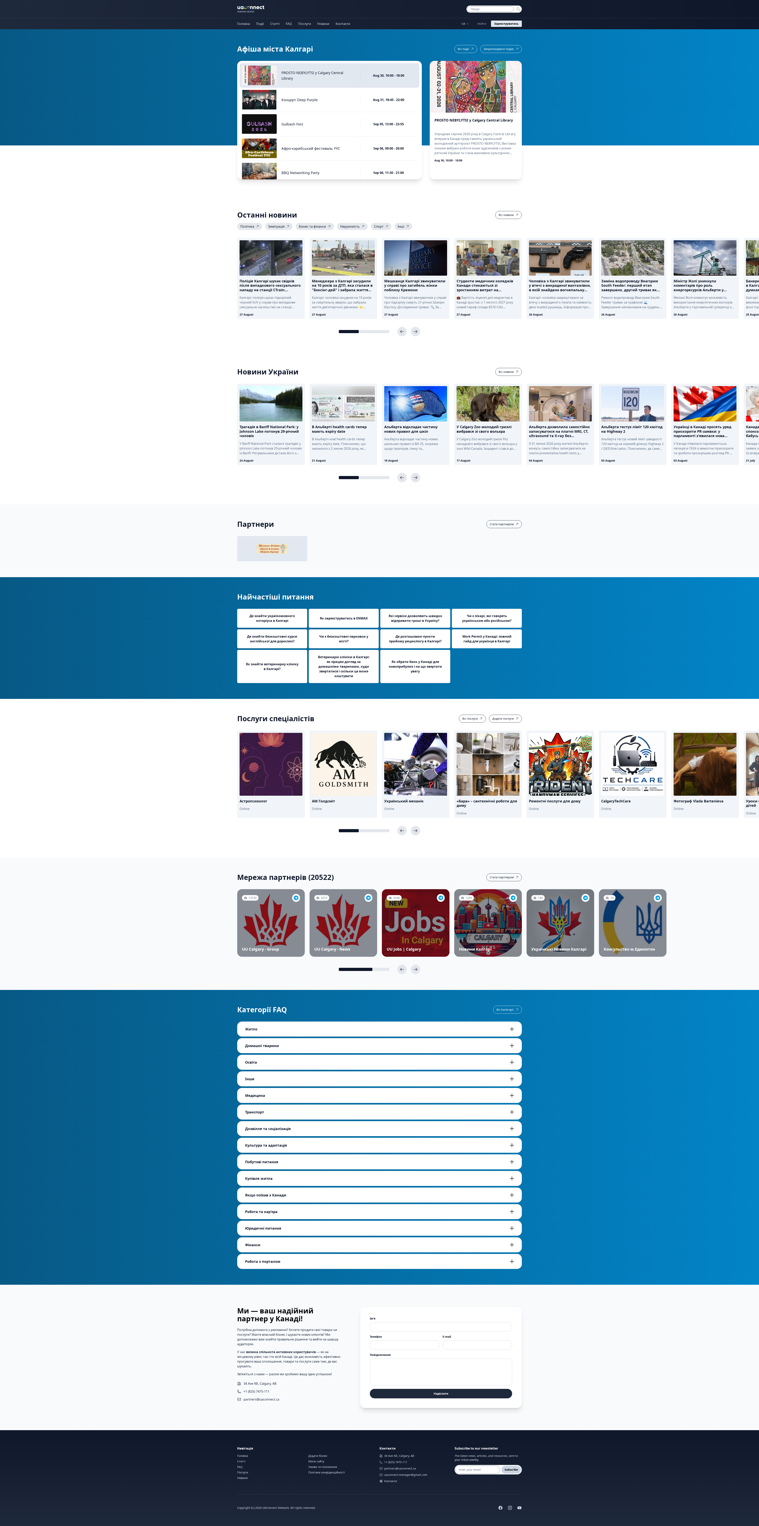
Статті (274, 24)
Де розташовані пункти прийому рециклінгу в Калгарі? (415, 638)
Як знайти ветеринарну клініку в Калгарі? (272, 666)
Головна (243, 24)
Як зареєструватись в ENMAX (344, 618)
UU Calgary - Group (260, 949)
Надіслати (441, 1393)
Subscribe (511, 1469)
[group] (249, 226)
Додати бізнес (318, 1456)
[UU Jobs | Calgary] (441, 898)
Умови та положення (322, 1467)
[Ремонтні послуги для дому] (560, 764)
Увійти (481, 23)
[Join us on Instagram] (510, 1507)
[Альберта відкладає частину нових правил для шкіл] (415, 403)
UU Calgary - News (332, 949)
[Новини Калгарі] (513, 898)
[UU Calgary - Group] (296, 898)
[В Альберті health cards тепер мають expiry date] (343, 403)
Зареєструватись (506, 23)
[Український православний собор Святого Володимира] (272, 548)
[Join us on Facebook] (500, 1507)
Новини (323, 24)
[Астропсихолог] (271, 764)
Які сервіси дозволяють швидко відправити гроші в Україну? (415, 618)
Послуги (304, 24)
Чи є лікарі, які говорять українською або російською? (487, 618)
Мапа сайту (316, 1461)
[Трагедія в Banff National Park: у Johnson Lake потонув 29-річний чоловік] (271, 403)
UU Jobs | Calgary (404, 949)
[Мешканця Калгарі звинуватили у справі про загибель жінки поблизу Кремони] (415, 258)
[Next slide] (415, 331)
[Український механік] (415, 764)
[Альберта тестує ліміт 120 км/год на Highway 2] (632, 403)
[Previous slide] (402, 331)
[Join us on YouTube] (519, 1507)
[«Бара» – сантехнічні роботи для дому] (488, 764)
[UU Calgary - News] (368, 898)
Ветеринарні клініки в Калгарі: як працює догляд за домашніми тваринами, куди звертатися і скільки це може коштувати (344, 666)
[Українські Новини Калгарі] (585, 898)
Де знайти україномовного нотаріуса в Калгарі (272, 618)
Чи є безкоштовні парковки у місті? (343, 638)
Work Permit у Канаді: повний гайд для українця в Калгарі (487, 638)
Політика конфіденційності (326, 1472)
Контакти (343, 24)
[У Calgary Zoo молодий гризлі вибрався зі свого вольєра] (488, 403)
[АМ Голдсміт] (343, 764)
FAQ (289, 24)
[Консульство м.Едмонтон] (658, 898)
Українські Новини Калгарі (558, 949)
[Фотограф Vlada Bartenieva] (705, 764)
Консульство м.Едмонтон (629, 949)
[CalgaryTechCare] (632, 764)
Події (260, 24)
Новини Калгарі (475, 949)
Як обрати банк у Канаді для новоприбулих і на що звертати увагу (415, 666)
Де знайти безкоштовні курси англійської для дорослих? (272, 638)
